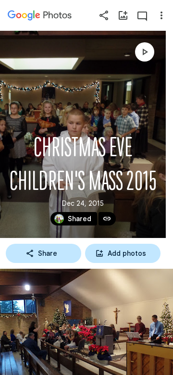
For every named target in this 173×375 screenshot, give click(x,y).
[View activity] (142, 15)
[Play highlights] (144, 51)
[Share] (103, 15)
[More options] (161, 15)
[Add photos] (123, 15)
